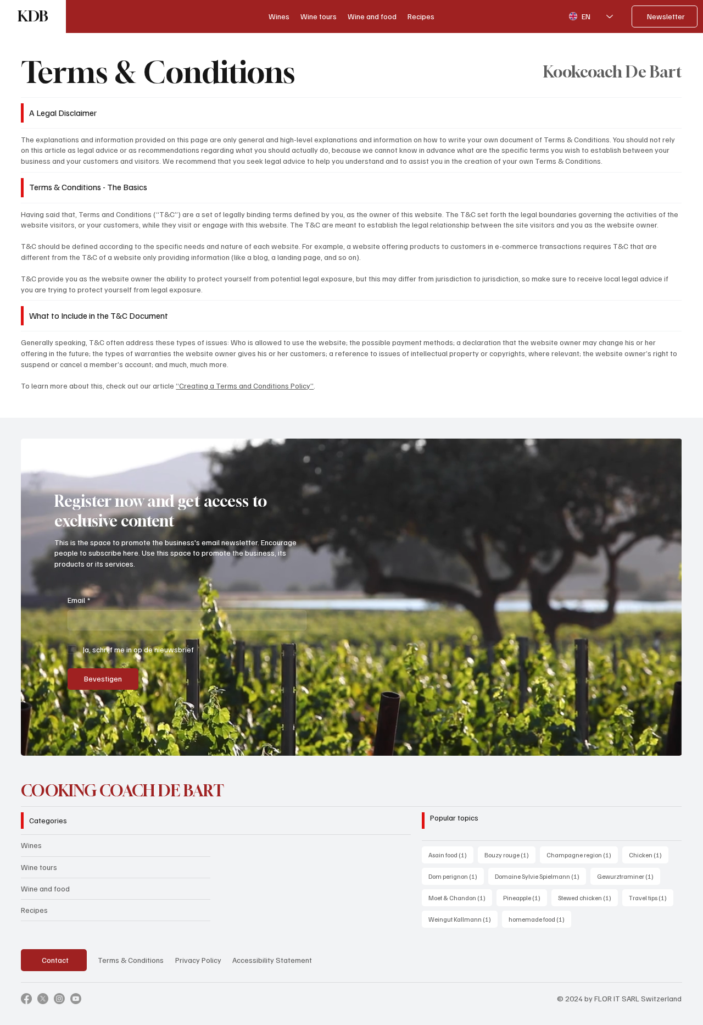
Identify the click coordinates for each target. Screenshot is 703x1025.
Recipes (34, 910)
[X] (42, 998)
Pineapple (525, 897)
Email (79, 600)
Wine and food (45, 888)
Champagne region (582, 854)
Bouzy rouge (509, 854)
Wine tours (39, 867)
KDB (33, 16)
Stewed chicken (588, 897)
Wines (31, 845)
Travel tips (651, 897)
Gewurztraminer (628, 876)
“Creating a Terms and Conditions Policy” (245, 385)
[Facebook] (26, 998)
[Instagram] (59, 998)
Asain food (450, 854)
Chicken (648, 854)
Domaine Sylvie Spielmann (540, 876)
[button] (663, 742)
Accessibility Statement (272, 960)
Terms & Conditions (131, 960)
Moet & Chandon (460, 897)
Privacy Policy (198, 960)
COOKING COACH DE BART (122, 791)
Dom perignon (456, 876)
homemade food (540, 919)
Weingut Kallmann (463, 919)
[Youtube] (75, 998)
